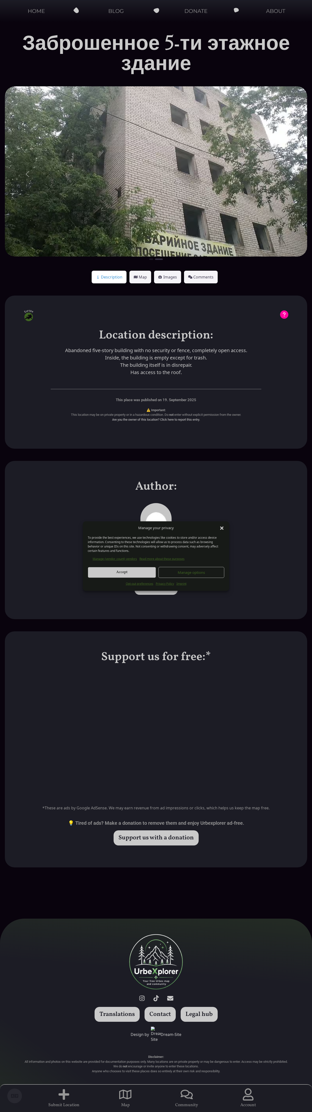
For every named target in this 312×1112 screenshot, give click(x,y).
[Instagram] (142, 998)
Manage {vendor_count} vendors (115, 558)
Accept (121, 572)
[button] (221, 527)
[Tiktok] (156, 998)
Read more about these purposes (162, 558)
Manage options (191, 572)
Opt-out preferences (139, 583)
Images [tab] (170, 277)
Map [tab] (143, 277)
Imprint (181, 583)
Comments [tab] (203, 277)
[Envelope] (170, 998)
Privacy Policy (165, 583)
